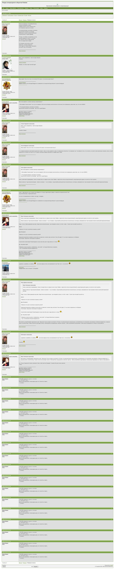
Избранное (4, 15)
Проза (15, 15)
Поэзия (25, 15)
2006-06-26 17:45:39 (6, 190)
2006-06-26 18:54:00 (6, 260)
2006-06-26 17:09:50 (6, 120)
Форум (7, 8)
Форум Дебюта (13, 8)
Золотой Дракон (6, 79)
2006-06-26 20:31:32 (6, 331)
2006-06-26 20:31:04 (6, 279)
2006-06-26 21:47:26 (6, 376)
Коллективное (10, 15)
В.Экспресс (5, 262)
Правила (26, 8)
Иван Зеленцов (6, 23)
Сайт (3, 8)
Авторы (29, 15)
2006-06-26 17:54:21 (6, 213)
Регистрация (36, 8)
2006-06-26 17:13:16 (6, 142)
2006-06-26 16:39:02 (6, 99)
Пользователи (20, 8)
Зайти (41, 8)
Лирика (24, 19)
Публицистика (20, 15)
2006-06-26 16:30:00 (6, 76)
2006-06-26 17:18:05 (6, 164)
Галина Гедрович (6, 57)
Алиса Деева (5, 101)
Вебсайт (4, 38)
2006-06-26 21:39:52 (6, 353)
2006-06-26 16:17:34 (6, 55)
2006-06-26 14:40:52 (6, 21)
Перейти (4, 565)
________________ (23, 84)
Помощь (46, 8)
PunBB (111, 565)
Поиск (31, 8)
